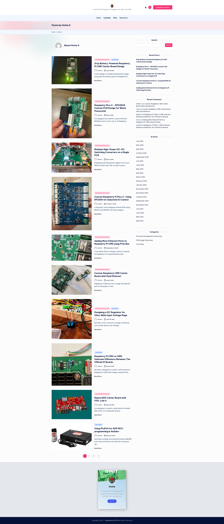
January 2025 (141, 185)
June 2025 (140, 165)
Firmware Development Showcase (149, 236)
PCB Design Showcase (102, 59)
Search (154, 40)
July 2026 (139, 141)
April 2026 (139, 149)
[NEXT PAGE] (99, 456)
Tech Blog (115, 59)
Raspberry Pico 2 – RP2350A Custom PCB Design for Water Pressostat (110, 108)
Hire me (112, 501)
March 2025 (140, 177)
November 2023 (142, 205)
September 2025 (142, 157)
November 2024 (142, 193)
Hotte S (139, 114)
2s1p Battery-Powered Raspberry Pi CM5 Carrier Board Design (151, 60)
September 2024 (142, 201)
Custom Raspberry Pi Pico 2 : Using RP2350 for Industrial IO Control (153, 82)
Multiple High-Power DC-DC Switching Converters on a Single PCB (111, 152)
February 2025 (141, 181)
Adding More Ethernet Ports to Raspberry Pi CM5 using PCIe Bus (152, 89)
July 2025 (139, 161)
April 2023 (139, 221)
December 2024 (142, 189)
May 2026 (139, 145)
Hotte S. (139, 104)
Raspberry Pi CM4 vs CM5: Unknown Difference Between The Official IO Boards (112, 359)
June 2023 (140, 213)
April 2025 (139, 173)
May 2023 (139, 217)
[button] (162, 7)
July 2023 (139, 209)
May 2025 (139, 169)
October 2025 (141, 153)
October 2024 (141, 197)
